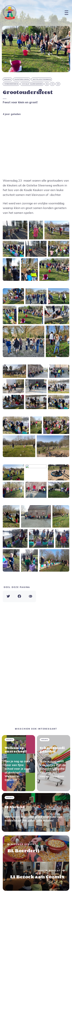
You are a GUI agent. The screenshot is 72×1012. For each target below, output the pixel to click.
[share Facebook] (19, 596)
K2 (53, 84)
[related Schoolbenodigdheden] (53, 763)
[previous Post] (36, 876)
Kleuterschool (22, 79)
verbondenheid (11, 84)
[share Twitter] (8, 596)
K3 (58, 84)
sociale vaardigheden (32, 84)
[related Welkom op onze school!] (18, 763)
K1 (47, 84)
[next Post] (36, 848)
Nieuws (7, 79)
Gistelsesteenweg (42, 79)
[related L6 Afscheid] (36, 812)
